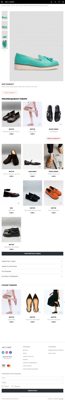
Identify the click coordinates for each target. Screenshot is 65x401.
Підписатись (32, 390)
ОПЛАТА (25, 353)
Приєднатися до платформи (55, 350)
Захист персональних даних (30, 369)
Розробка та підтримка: (55, 398)
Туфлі (17, 5)
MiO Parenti (8, 84)
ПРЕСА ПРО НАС (52, 353)
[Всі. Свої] (10, 2)
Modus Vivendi (53, 129)
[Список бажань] (59, 2)
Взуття (13, 5)
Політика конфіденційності (30, 362)
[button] (5, 50)
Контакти (25, 359)
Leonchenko (32, 171)
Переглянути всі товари (32, 253)
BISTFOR (11, 129)
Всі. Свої (4, 5)
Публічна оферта (27, 365)
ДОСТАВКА (25, 350)
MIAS (11, 208)
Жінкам (8, 5)
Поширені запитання (28, 356)
